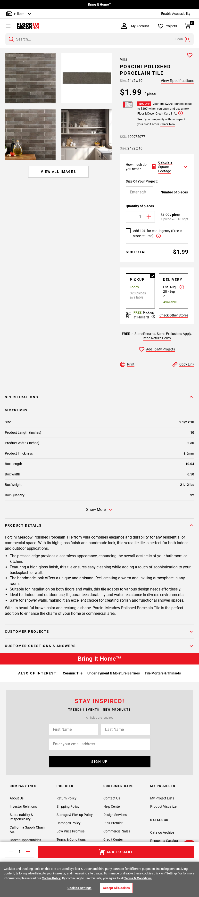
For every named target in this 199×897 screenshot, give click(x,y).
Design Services (115, 815)
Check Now (167, 124)
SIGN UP (99, 762)
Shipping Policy (68, 806)
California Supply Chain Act (27, 829)
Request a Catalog (164, 841)
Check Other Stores (173, 315)
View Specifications (177, 80)
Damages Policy (69, 823)
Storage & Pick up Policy (75, 815)
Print (130, 364)
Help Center (112, 806)
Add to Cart (120, 852)
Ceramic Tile (73, 673)
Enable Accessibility (176, 14)
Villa (123, 59)
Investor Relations (23, 806)
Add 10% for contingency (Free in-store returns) (158, 233)
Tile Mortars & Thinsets (163, 673)
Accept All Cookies (116, 888)
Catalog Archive (162, 832)
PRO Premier (113, 823)
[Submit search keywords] (11, 39)
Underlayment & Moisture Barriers (113, 673)
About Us (17, 798)
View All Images (58, 172)
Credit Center (113, 839)
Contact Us (111, 798)
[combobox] (99, 39)
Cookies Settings (79, 888)
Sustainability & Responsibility (21, 817)
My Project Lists (162, 798)
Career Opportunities (25, 840)
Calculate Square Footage (165, 166)
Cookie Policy (51, 878)
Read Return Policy (157, 338)
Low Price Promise (70, 831)
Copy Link (186, 364)
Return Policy (66, 798)
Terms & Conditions (71, 839)
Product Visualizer (164, 806)
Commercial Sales (116, 831)
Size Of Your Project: (142, 181)
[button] (6, 26)
